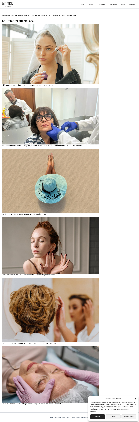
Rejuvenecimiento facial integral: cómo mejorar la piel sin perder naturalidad (33, 404)
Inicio (83, 4)
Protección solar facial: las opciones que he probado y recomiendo (28, 275)
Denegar (113, 416)
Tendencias (113, 4)
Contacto (132, 4)
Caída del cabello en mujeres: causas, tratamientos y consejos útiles (29, 343)
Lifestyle (102, 4)
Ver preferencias (128, 416)
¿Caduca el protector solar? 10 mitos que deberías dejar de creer (27, 214)
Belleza (91, 4)
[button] (135, 399)
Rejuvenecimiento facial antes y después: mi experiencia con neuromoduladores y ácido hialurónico (42, 145)
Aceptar (97, 416)
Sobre (123, 4)
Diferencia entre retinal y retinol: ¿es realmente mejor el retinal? (28, 85)
